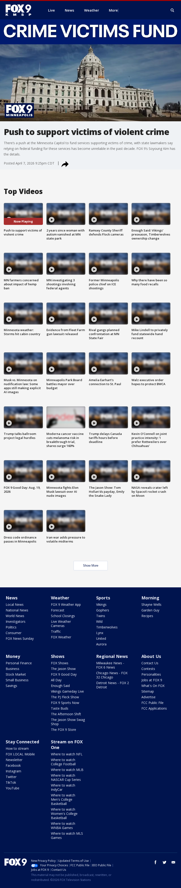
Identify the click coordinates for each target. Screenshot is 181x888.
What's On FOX (153, 685)
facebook (155, 862)
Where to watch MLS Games (67, 835)
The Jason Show (63, 668)
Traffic (56, 631)
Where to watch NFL (66, 754)
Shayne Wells (151, 604)
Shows (57, 656)
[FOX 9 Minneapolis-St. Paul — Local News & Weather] (21, 10)
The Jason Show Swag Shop (68, 721)
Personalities (151, 674)
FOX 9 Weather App (66, 604)
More (113, 10)
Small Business (17, 680)
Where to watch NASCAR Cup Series (66, 777)
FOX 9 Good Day (64, 674)
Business (12, 668)
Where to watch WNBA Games (63, 825)
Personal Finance (19, 663)
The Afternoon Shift (66, 714)
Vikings (101, 604)
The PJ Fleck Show (65, 697)
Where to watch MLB (67, 769)
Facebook (13, 765)
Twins (100, 616)
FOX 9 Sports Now (65, 702)
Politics (11, 627)
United (101, 638)
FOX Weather (61, 637)
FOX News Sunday (20, 638)
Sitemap (147, 691)
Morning (150, 598)
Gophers (102, 610)
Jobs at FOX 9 (151, 680)
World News (15, 616)
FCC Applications (154, 708)
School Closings (63, 616)
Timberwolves (107, 627)
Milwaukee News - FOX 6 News (110, 665)
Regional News (112, 656)
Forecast (57, 610)
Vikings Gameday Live (67, 691)
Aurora (101, 644)
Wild (99, 621)
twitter (164, 862)
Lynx (99, 633)
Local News (15, 604)
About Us (151, 656)
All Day (56, 680)
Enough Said (60, 685)
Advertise (148, 697)
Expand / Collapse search (172, 10)
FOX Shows (59, 663)
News (11, 598)
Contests (148, 668)
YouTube (12, 788)
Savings (11, 685)
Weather (60, 598)
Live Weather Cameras (61, 623)
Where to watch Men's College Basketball (63, 799)
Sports (103, 598)
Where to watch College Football (63, 762)
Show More (90, 565)
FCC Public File (152, 702)
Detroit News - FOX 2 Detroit (112, 685)
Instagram (13, 771)
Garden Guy (150, 610)
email (173, 862)
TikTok (11, 782)
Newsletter (14, 760)
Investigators (15, 621)
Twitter (11, 776)
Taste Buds (59, 708)
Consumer (13, 633)
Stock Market (16, 674)
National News (17, 610)
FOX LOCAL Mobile (20, 754)
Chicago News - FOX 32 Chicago (112, 675)
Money (13, 656)
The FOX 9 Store (63, 729)
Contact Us (149, 663)
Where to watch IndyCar (63, 787)
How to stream (17, 748)
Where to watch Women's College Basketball (64, 813)
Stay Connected (22, 742)
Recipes (147, 616)
